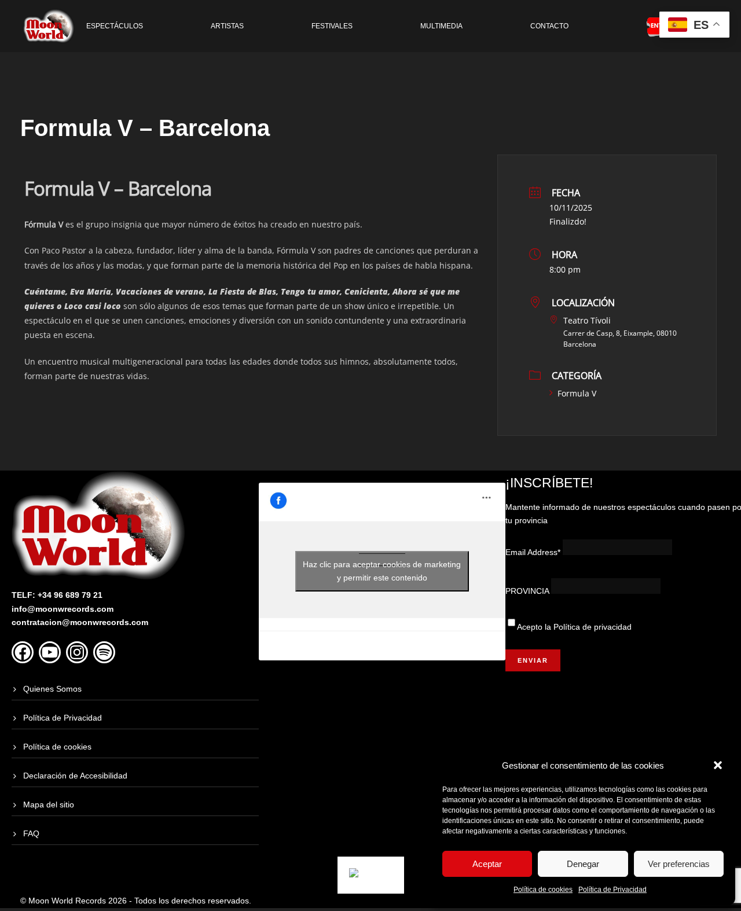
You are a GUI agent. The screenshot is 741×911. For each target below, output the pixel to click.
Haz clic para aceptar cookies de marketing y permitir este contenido (382, 571)
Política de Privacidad (612, 890)
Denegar (583, 864)
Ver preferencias (679, 864)
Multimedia (441, 26)
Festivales (332, 26)
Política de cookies (543, 890)
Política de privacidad (592, 626)
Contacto (549, 26)
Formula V (576, 393)
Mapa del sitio (48, 804)
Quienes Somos (52, 688)
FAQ (31, 833)
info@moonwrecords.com (62, 609)
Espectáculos (114, 26)
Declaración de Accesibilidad (75, 775)
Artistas (227, 26)
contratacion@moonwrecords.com (80, 622)
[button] (718, 765)
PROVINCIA (527, 591)
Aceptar (487, 864)
